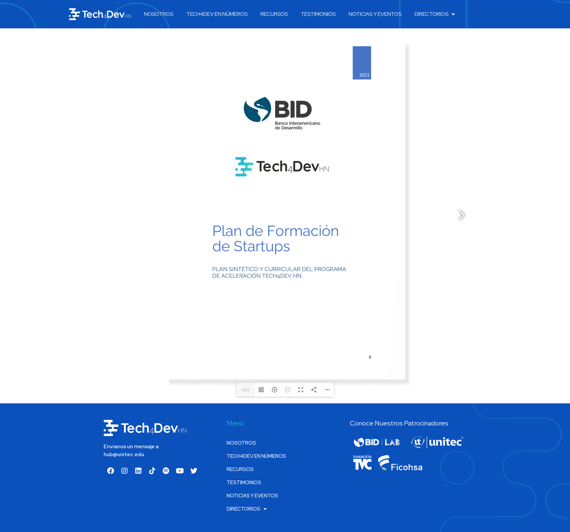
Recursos (274, 14)
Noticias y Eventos (375, 14)
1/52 (245, 389)
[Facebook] (110, 471)
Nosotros (158, 14)
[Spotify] (166, 471)
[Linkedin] (138, 471)
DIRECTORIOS (431, 14)
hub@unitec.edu (124, 454)
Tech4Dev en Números (216, 14)
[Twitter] (194, 471)
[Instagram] (124, 471)
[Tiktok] (152, 471)
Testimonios (318, 14)
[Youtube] (180, 471)
